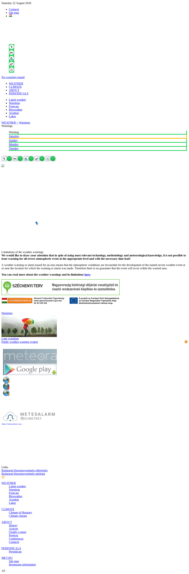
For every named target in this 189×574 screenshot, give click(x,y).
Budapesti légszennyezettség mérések (23, 473)
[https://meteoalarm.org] (28, 421)
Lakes (12, 116)
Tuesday (14, 148)
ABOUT (14, 90)
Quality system (17, 532)
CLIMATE (15, 86)
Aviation (14, 113)
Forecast (14, 106)
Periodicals (15, 551)
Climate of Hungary (20, 512)
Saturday (14, 136)
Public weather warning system (19, 341)
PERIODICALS (18, 93)
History (13, 525)
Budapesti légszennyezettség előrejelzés (24, 470)
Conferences (16, 538)
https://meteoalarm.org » (12, 424)
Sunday (13, 140)
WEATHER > (9, 122)
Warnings (14, 103)
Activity (13, 528)
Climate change (18, 515)
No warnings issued (13, 77)
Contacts (14, 9)
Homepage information (22, 564)
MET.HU (7, 557)
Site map (14, 12)
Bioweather (15, 109)
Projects (13, 535)
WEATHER (16, 83)
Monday (14, 144)
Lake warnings (10, 338)
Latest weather (17, 99)
